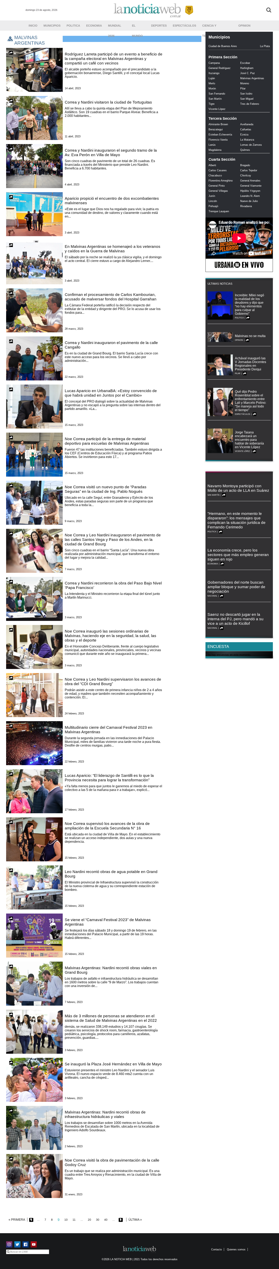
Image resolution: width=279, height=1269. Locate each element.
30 (97, 1219)
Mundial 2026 (114, 27)
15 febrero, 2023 (74, 857)
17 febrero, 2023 (74, 809)
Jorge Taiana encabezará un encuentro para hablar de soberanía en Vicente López (249, 440)
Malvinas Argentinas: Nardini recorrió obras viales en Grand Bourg (111, 970)
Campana (214, 62)
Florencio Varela (218, 139)
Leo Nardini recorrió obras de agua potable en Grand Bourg (111, 874)
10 (66, 1219)
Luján (212, 78)
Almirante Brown (218, 124)
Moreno (244, 83)
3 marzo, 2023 (73, 617)
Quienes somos (236, 1249)
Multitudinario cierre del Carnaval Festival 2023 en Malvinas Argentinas (108, 729)
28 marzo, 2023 (74, 328)
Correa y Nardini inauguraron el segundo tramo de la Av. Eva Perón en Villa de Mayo (111, 152)
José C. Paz (247, 73)
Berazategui (216, 129)
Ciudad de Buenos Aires (223, 46)
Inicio (33, 25)
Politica (73, 25)
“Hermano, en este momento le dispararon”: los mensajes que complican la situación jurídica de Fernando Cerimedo (237, 520)
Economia (94, 25)
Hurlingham (246, 68)
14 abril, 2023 (73, 88)
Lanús (212, 144)
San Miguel (246, 98)
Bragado (245, 165)
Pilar (243, 88)
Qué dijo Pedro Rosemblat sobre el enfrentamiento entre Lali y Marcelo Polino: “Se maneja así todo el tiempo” (250, 401)
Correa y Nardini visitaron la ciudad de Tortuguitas (108, 102)
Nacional (212, 596)
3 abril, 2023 (72, 232)
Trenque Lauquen (219, 211)
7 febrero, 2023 (74, 1002)
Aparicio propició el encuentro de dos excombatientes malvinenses (112, 200)
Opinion (244, 25)
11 (74, 1219)
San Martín (215, 98)
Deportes (159, 25)
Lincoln (213, 201)
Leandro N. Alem (250, 195)
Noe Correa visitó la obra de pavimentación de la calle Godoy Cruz (112, 1162)
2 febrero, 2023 (74, 1146)
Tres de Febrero (249, 103)
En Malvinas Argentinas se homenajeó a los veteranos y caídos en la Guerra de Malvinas (112, 248)
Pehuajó (213, 206)
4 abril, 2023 (72, 184)
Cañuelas (245, 129)
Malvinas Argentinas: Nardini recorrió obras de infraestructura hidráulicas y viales (105, 1114)
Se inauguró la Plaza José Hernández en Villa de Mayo (113, 1064)
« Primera (17, 1219)
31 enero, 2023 (73, 1194)
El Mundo (137, 27)
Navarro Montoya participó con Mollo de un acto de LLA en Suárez (238, 488)
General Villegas (218, 190)
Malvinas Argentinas (252, 78)
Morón (212, 88)
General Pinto (217, 185)
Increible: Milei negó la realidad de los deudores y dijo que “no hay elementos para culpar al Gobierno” (249, 304)
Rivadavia (246, 206)
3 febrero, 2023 (74, 1050)
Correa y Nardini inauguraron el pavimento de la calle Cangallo (111, 345)
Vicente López (217, 109)
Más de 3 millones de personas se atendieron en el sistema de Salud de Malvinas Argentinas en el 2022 (111, 1018)
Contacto (216, 1249)
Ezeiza (244, 134)
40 (105, 1219)
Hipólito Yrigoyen (250, 190)
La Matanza (247, 139)
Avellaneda (246, 124)
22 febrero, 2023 (74, 761)
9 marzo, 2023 (73, 521)
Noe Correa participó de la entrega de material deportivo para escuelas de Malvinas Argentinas (107, 441)
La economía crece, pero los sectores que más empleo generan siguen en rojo (238, 554)
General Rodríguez (220, 68)
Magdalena (215, 149)
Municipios (52, 25)
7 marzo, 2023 (73, 569)
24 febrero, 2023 (74, 713)
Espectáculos (184, 25)
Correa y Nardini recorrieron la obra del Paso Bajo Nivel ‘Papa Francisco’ (113, 585)
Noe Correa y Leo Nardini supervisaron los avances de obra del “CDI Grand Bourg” (113, 681)
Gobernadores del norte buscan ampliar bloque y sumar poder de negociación (236, 586)
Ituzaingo (214, 73)
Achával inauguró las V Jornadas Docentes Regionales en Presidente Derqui (250, 363)
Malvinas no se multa (250, 336)
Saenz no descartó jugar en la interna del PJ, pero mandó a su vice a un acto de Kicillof (235, 619)
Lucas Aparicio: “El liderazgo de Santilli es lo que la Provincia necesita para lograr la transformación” (109, 777)
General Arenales (250, 180)
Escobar (245, 62)
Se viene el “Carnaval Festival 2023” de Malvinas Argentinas (108, 922)
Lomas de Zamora (251, 144)
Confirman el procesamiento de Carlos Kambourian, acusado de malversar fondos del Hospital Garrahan (110, 296)
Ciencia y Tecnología (211, 27)
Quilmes (245, 149)
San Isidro (246, 93)
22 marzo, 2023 (74, 376)
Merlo (212, 83)
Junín (212, 195)
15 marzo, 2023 (74, 424)
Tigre (211, 103)
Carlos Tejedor (248, 170)
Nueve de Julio (249, 201)
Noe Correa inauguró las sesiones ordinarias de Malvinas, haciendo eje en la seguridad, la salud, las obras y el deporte (110, 635)
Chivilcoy (245, 175)
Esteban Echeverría (220, 134)
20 (89, 1219)
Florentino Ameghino (221, 180)
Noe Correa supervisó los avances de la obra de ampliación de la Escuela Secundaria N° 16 (107, 825)
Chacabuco (215, 175)
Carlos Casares (218, 170)
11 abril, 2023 (72, 136)
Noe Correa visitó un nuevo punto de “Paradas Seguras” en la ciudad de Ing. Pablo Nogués (105, 489)
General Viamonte (250, 185)
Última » (135, 1219)
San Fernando (217, 93)
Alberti (212, 165)
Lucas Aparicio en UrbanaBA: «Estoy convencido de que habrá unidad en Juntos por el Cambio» (111, 393)
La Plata (265, 46)
